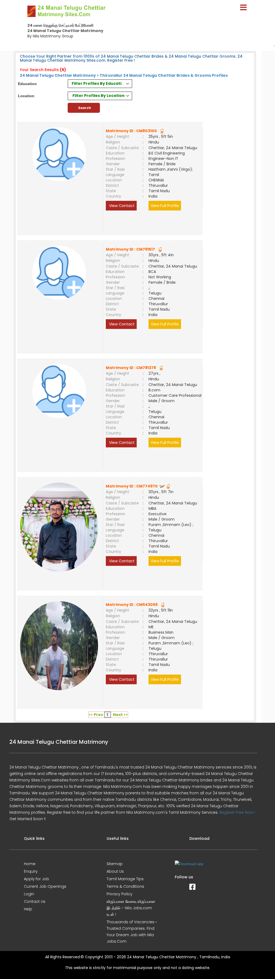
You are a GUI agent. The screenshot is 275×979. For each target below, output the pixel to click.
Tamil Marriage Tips (125, 879)
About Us (115, 871)
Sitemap (115, 863)
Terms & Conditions (125, 886)
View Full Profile (165, 205)
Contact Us (34, 901)
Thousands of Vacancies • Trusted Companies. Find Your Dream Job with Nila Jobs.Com (132, 931)
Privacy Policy (119, 894)
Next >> (120, 714)
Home (29, 863)
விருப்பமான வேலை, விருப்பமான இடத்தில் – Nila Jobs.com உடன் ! (131, 908)
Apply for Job (36, 879)
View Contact (121, 205)
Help (28, 909)
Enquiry (31, 871)
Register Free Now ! (237, 812)
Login (29, 894)
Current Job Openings (45, 886)
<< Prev (96, 714)
